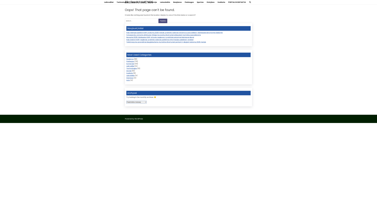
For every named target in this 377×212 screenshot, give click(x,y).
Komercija (152, 2)
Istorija (135, 2)
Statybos (210, 2)
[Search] (250, 2)
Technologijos (123, 2)
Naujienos (177, 2)
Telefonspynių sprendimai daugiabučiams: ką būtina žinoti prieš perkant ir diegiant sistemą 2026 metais (166, 42)
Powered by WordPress (134, 119)
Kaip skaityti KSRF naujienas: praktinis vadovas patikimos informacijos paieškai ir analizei (159, 40)
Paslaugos (189, 2)
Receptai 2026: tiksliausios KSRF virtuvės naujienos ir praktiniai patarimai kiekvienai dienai (160, 37)
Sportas (200, 2)
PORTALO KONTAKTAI (237, 2)
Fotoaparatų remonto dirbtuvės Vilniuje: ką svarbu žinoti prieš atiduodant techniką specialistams (163, 35)
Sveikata (221, 2)
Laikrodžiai (108, 2)
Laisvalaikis (165, 2)
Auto (143, 2)
